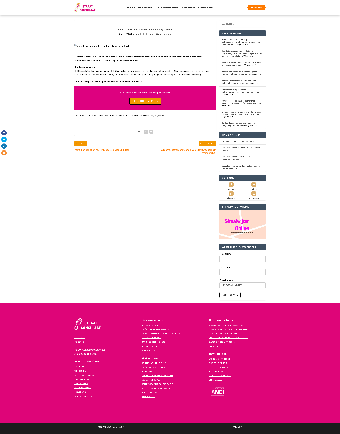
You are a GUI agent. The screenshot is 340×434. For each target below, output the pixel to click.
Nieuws (131, 8)
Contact (79, 337)
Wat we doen (205, 8)
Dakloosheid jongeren (222, 342)
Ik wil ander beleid (168, 8)
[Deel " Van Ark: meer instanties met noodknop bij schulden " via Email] (146, 131)
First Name (225, 253)
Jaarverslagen (83, 379)
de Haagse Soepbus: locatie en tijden (238, 141)
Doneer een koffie (219, 367)
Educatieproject (151, 337)
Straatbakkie (149, 392)
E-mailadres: (226, 280)
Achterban (148, 371)
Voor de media (82, 387)
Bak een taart (217, 371)
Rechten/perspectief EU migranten (228, 337)
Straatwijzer (149, 346)
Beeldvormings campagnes (157, 388)
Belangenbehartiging (154, 363)
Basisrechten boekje (153, 342)
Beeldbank (80, 392)
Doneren (256, 7)
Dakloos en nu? (146, 8)
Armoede (137, 34)
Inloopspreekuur (151, 325)
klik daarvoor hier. (85, 354)
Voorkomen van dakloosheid (226, 325)
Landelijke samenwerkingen (157, 375)
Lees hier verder (145, 101)
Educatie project (152, 380)
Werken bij (80, 371)
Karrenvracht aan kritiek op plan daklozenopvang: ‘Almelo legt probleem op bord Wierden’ (241, 42)
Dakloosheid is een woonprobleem (228, 329)
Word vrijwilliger (219, 359)
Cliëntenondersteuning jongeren (161, 333)
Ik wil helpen (188, 8)
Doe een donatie (218, 363)
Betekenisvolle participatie (157, 384)
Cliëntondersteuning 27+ (156, 329)
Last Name (225, 267)
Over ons (79, 366)
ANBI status (81, 383)
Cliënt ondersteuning (154, 367)
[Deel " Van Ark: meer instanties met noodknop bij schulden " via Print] (151, 131)
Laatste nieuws (83, 396)
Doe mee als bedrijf (220, 375)
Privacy (237, 427)
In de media (149, 34)
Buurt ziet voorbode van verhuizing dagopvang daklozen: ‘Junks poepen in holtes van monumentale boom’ (242, 53)
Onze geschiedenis (84, 375)
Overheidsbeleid (164, 34)
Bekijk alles (148, 350)
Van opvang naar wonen (223, 333)
